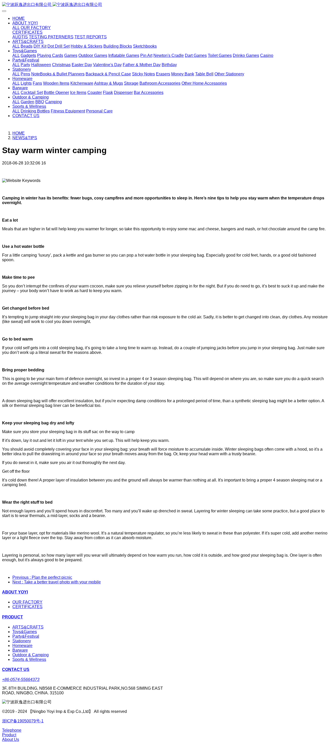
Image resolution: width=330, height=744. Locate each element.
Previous (42, 577)
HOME (18, 18)
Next (56, 582)
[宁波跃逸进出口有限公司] (165, 4)
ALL (16, 27)
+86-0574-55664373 (20, 679)
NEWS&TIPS (24, 138)
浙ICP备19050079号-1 (23, 721)
